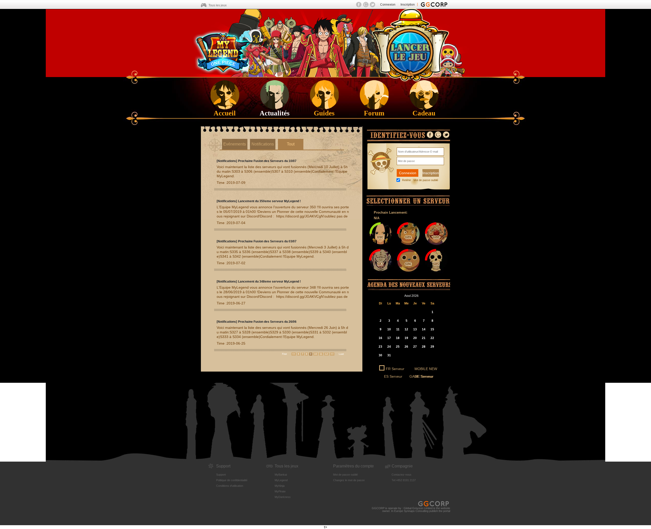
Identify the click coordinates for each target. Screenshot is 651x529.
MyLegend (281, 480)
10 (315, 354)
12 (326, 354)
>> (332, 354)
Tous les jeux (218, 5)
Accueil (225, 109)
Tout (290, 144)
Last (341, 354)
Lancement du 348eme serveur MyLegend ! (269, 281)
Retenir (406, 180)
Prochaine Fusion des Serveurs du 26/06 (267, 322)
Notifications (262, 144)
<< (293, 354)
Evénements (234, 144)
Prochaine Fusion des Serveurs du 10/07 (267, 161)
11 (321, 354)
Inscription (408, 4)
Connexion (387, 4)
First (284, 354)
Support (221, 474)
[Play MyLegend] (410, 51)
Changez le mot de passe (349, 480)
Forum (374, 109)
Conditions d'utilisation (229, 485)
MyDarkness (283, 496)
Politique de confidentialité (231, 480)
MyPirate (280, 491)
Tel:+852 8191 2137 (404, 480)
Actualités (274, 109)
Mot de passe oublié (425, 180)
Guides (324, 109)
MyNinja (280, 485)
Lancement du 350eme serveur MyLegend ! (269, 201)
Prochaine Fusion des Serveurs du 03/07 (267, 241)
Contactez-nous (401, 474)
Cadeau (423, 109)
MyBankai (281, 474)
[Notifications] (227, 161)
